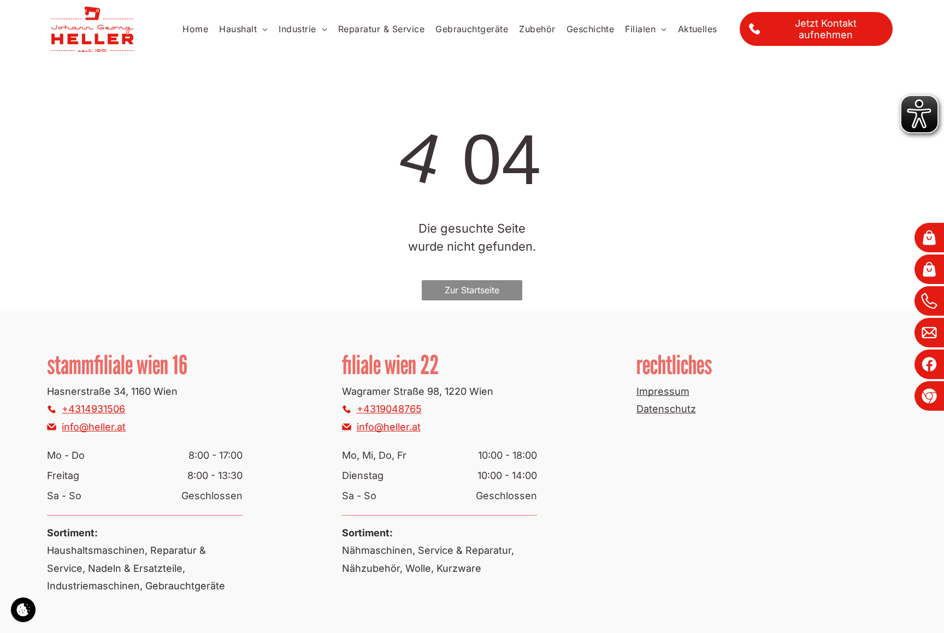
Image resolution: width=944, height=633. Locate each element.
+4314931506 (93, 409)
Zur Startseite (472, 290)
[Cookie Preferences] (23, 609)
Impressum (662, 391)
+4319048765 (389, 409)
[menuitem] (195, 29)
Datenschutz (666, 409)
